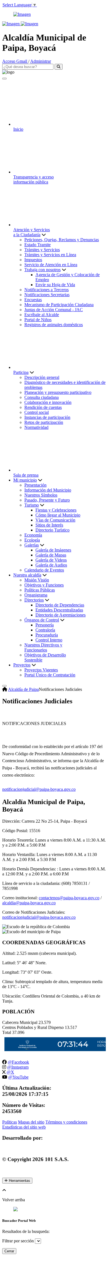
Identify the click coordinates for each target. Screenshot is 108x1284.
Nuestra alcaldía (27, 575)
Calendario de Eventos (44, 570)
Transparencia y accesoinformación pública (33, 179)
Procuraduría (46, 635)
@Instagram (18, 1067)
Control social (36, 412)
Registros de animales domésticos (53, 324)
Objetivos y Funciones (44, 585)
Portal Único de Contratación (49, 675)
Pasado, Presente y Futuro (47, 500)
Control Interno (48, 640)
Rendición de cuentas (43, 407)
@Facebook (18, 1062)
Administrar (40, 61)
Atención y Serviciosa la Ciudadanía (31, 232)
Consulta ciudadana (41, 397)
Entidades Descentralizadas (59, 610)
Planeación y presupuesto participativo (57, 392)
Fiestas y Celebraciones (55, 510)
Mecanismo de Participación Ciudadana (59, 304)
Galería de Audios (51, 565)
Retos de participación (43, 422)
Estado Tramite (37, 244)
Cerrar (9, 1251)
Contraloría (45, 630)
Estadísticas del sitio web (24, 1127)
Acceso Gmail (15, 61)
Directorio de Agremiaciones (60, 615)
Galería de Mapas (50, 555)
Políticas (9, 1122)
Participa (21, 372)
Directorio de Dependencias (59, 605)
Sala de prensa (25, 475)
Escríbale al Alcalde (41, 314)
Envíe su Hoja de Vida (55, 284)
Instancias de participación (47, 417)
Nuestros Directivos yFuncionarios (43, 647)
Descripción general (41, 377)
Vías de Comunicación (55, 520)
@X (10, 1072)
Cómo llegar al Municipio (57, 515)
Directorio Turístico (52, 530)
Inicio (18, 129)
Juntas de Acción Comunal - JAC (53, 309)
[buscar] (59, 67)
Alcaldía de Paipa (23, 689)
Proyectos (21, 665)
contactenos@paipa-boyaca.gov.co (69, 897)
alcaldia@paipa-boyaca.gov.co (29, 902)
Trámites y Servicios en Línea (50, 254)
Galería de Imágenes (53, 550)
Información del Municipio (47, 490)
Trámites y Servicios (42, 249)
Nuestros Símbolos (40, 495)
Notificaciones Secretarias (47, 294)
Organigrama (35, 595)
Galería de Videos (51, 560)
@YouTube (18, 1077)
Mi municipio (25, 480)
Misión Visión (36, 580)
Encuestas (33, 299)
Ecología (32, 540)
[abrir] (4, 686)
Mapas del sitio (31, 1122)
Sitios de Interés (49, 525)
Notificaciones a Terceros (46, 289)
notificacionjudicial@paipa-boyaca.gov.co (39, 917)
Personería (44, 625)
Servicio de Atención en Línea (50, 264)
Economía (33, 535)
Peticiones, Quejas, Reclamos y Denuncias (61, 239)
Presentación (35, 485)
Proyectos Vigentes (41, 670)
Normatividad (36, 427)
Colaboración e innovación (47, 402)
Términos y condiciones (66, 1122)
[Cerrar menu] (4, 78)
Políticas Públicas (39, 590)
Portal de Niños (38, 319)
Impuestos (33, 259)
